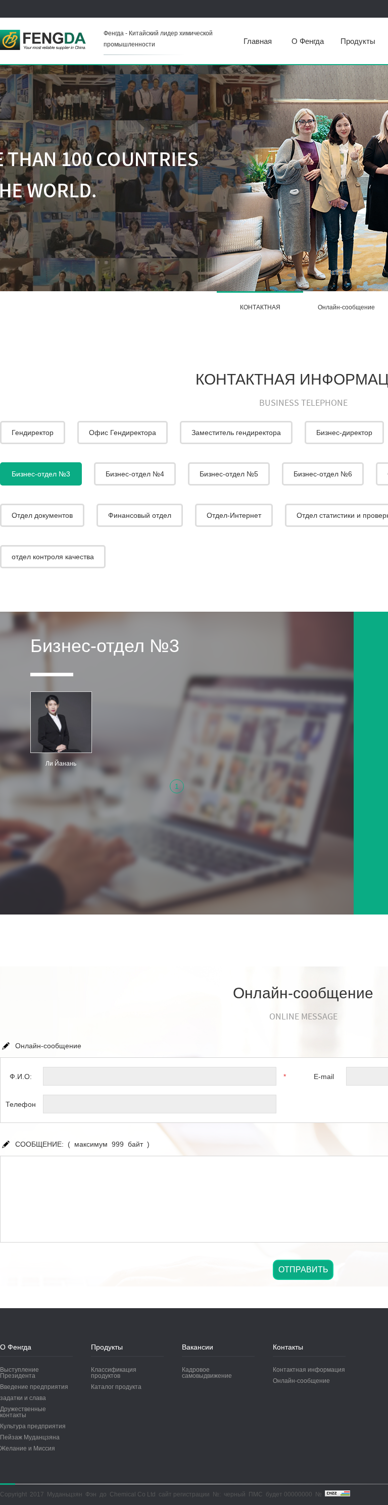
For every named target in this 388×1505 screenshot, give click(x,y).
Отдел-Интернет (234, 515)
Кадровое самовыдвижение (207, 1373)
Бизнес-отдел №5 (229, 474)
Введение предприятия (34, 1387)
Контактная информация (309, 1370)
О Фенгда (308, 41)
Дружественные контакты (23, 1412)
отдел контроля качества (53, 557)
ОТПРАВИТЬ (303, 1269)
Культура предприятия (33, 1426)
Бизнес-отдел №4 (135, 474)
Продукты (358, 41)
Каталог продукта (116, 1387)
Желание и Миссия (27, 1448)
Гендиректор (33, 432)
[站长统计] (337, 1494)
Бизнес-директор (344, 432)
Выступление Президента (19, 1373)
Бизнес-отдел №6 (323, 474)
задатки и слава (23, 1398)
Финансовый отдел (139, 515)
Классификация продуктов (113, 1373)
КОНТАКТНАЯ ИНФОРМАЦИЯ (259, 313)
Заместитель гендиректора (236, 432)
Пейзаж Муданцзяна (30, 1437)
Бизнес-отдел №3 (41, 474)
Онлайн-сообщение (301, 1381)
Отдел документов (42, 515)
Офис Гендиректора (122, 432)
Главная (258, 41)
